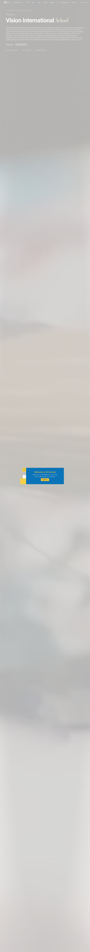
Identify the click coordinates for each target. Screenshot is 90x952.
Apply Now (45, 479)
